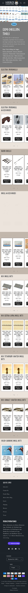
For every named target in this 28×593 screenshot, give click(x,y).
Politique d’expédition (10, 583)
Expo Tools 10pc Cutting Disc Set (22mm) (7, 127)
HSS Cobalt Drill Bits (12, 60)
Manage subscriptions (14, 590)
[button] (3, 3)
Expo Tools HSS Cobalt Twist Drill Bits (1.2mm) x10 (18, 418)
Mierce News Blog (7, 497)
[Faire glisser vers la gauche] (10, 102)
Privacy (5, 511)
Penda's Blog (6, 494)
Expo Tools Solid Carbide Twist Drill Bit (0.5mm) (6, 459)
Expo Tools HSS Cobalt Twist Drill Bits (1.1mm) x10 (6, 418)
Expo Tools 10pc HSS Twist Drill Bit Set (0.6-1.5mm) (7, 252)
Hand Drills (12, 53)
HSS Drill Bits (19, 56)
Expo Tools (6, 90)
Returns (5, 508)
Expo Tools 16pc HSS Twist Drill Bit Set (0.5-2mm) (18, 251)
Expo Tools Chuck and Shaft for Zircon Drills (18, 213)
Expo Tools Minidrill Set (7, 86)
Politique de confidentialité (9, 585)
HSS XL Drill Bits (8, 58)
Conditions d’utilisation (20, 585)
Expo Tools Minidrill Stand (18, 86)
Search (4, 501)
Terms (4, 515)
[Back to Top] (24, 589)
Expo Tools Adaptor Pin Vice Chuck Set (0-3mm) (7, 213)
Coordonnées (14, 588)
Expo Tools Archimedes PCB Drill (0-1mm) (18, 168)
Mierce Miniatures (8, 581)
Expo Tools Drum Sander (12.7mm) (18, 127)
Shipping (5, 504)
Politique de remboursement (21, 583)
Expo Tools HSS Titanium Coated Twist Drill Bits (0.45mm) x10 (18, 377)
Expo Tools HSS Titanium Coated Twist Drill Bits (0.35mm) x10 (7, 377)
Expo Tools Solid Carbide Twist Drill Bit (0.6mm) (18, 459)
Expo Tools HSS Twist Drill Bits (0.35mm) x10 (18, 293)
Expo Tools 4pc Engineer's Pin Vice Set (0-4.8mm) (6, 169)
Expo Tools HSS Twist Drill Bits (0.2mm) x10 (6, 293)
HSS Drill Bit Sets (8, 56)
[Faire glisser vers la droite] (17, 102)
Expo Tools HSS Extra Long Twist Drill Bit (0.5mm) (6, 334)
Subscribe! (5, 487)
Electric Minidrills (7, 51)
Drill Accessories (21, 53)
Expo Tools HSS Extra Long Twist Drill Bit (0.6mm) (18, 334)
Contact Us (6, 490)
